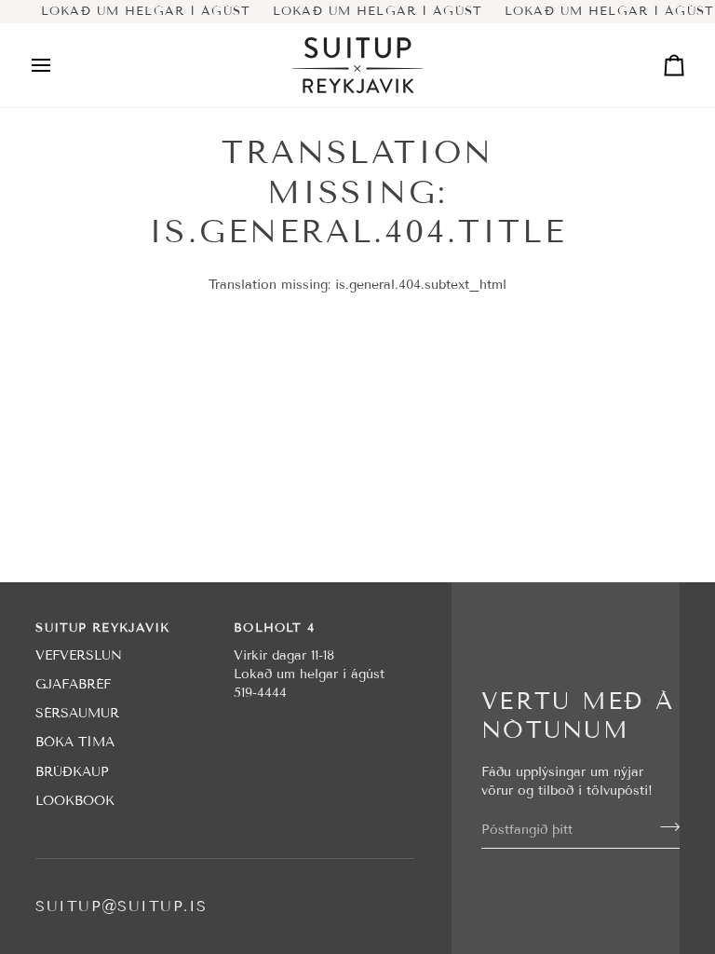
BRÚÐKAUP (72, 772)
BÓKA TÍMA (75, 742)
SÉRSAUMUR (77, 713)
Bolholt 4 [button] (274, 627)
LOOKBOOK (75, 801)
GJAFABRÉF (73, 684)
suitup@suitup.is (121, 906)
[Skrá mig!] (664, 827)
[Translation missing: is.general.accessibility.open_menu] (58, 65)
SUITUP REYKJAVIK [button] (102, 627)
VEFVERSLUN (78, 655)
